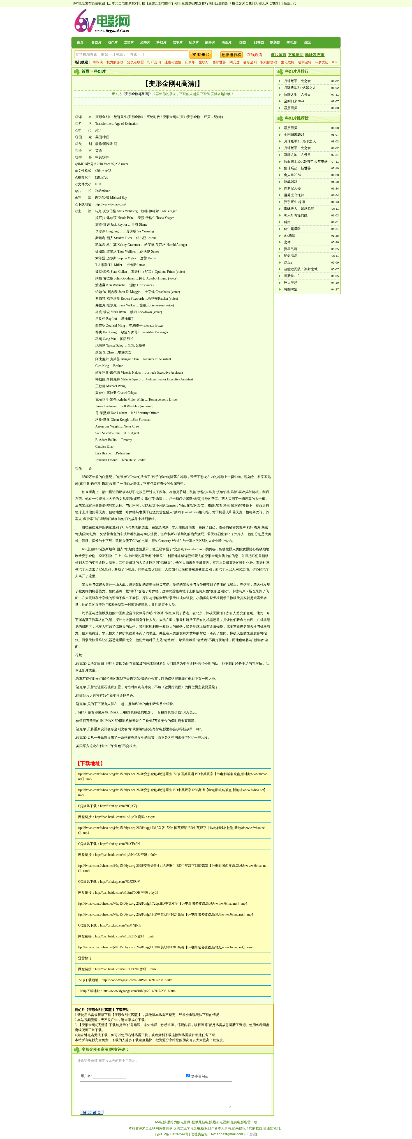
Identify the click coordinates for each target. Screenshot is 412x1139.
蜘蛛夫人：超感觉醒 (299, 209)
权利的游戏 (268, 62)
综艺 (307, 42)
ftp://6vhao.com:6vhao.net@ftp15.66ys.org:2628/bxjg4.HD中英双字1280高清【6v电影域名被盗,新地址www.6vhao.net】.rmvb (166, 947)
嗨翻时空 (290, 289)
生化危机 (287, 62)
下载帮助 (296, 55)
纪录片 (194, 42)
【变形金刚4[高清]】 (172, 83)
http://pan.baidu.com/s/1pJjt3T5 (116, 936)
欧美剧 (275, 42)
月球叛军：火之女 (297, 81)
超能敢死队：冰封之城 (301, 269)
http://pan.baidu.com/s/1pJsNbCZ (117, 855)
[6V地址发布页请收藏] (89, 3)
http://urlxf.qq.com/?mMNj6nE (120, 925)
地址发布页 (315, 55)
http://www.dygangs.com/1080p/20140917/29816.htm (139, 991)
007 (334, 62)
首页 (80, 42)
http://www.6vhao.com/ (110, 204)
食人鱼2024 (292, 175)
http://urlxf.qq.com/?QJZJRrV (120, 882)
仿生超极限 (292, 229)
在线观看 (255, 55)
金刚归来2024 (294, 101)
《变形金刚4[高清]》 (137, 94)
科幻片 (161, 42)
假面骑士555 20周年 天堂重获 (306, 161)
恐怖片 (145, 42)
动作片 (113, 42)
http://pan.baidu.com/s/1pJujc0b (116, 817)
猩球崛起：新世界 (297, 168)
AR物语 (289, 235)
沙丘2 (288, 262)
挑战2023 (290, 182)
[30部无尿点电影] (267, 3)
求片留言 (278, 55)
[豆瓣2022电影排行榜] (196, 3)
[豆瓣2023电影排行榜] (163, 3)
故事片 (210, 42)
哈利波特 (304, 62)
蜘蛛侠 (98, 62)
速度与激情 (173, 62)
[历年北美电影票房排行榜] (126, 3)
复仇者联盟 (135, 62)
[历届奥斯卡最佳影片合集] (233, 3)
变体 (287, 242)
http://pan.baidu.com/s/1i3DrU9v (117, 969)
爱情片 (129, 42)
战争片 (178, 42)
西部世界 (219, 62)
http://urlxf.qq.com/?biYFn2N (120, 844)
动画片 (226, 42)
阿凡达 (235, 62)
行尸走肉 (154, 62)
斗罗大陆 (321, 62)
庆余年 (190, 62)
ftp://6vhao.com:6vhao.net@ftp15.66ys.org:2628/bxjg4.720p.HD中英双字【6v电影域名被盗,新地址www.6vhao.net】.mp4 (162, 903)
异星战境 (290, 249)
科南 (287, 222)
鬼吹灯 (204, 62)
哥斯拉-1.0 (291, 276)
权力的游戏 (115, 62)
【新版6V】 (289, 3)
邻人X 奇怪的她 (295, 215)
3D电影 (291, 42)
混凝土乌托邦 (294, 195)
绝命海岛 (290, 256)
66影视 (251, 1134)
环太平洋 (290, 283)
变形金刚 (250, 62)
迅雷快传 (85, 958)
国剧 (242, 42)
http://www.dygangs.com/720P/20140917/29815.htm (137, 980)
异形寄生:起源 (294, 202)
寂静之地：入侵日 (297, 94)
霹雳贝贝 (290, 108)
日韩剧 (259, 42)
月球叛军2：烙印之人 (300, 88)
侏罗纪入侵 (292, 188)
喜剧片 (96, 42)
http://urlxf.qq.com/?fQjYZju (119, 806)
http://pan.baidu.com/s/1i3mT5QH (117, 893)
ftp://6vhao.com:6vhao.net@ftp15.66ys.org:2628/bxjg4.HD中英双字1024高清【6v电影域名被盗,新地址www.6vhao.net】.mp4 (165, 914)
